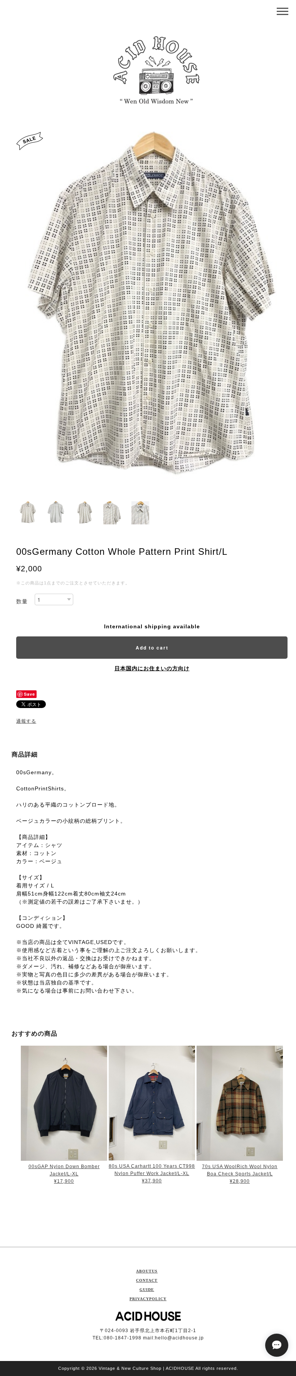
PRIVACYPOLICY (148, 1299)
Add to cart (152, 647)
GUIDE (147, 1289)
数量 (22, 601)
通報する (26, 721)
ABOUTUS (147, 1271)
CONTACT (147, 1280)
